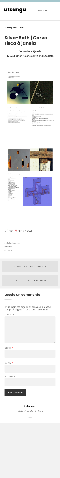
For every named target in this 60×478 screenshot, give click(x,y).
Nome (9, 348)
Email (9, 363)
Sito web (10, 376)
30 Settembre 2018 (12, 243)
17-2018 (9, 250)
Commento (12, 315)
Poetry (9, 247)
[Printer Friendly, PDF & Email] (19, 231)
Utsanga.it (30, 406)
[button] (30, 419)
